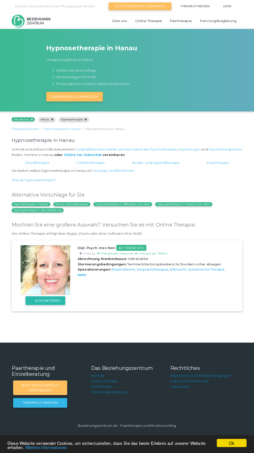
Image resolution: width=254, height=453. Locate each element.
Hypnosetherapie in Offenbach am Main (122, 204)
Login (227, 6)
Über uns (119, 21)
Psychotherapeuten (225, 149)
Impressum (179, 386)
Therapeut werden (195, 6)
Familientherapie (91, 163)
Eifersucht (178, 269)
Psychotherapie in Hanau (31, 204)
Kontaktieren (48, 300)
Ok (231, 443)
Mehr (82, 275)
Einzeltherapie (37, 163)
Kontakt (97, 376)
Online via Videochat (83, 155)
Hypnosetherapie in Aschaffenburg (38, 210)
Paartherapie (181, 21)
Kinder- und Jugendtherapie (156, 163)
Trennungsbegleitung (218, 21)
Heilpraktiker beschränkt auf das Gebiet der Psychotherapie (126, 149)
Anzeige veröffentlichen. (114, 171)
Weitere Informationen (46, 447)
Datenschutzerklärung (189, 381)
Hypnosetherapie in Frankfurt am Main (184, 204)
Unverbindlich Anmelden (74, 97)
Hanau (45, 119)
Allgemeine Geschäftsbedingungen (200, 376)
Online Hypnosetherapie (72, 204)
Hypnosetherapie (72, 119)
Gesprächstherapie (152, 269)
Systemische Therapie (206, 269)
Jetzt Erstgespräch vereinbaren (140, 6)
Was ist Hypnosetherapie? (34, 180)
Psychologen (189, 149)
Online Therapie (148, 21)
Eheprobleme (123, 269)
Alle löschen (21, 119)
